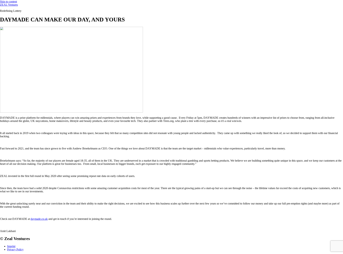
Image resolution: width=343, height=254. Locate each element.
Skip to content (8, 1)
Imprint (11, 246)
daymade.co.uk (39, 218)
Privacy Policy (15, 249)
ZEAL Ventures (9, 4)
